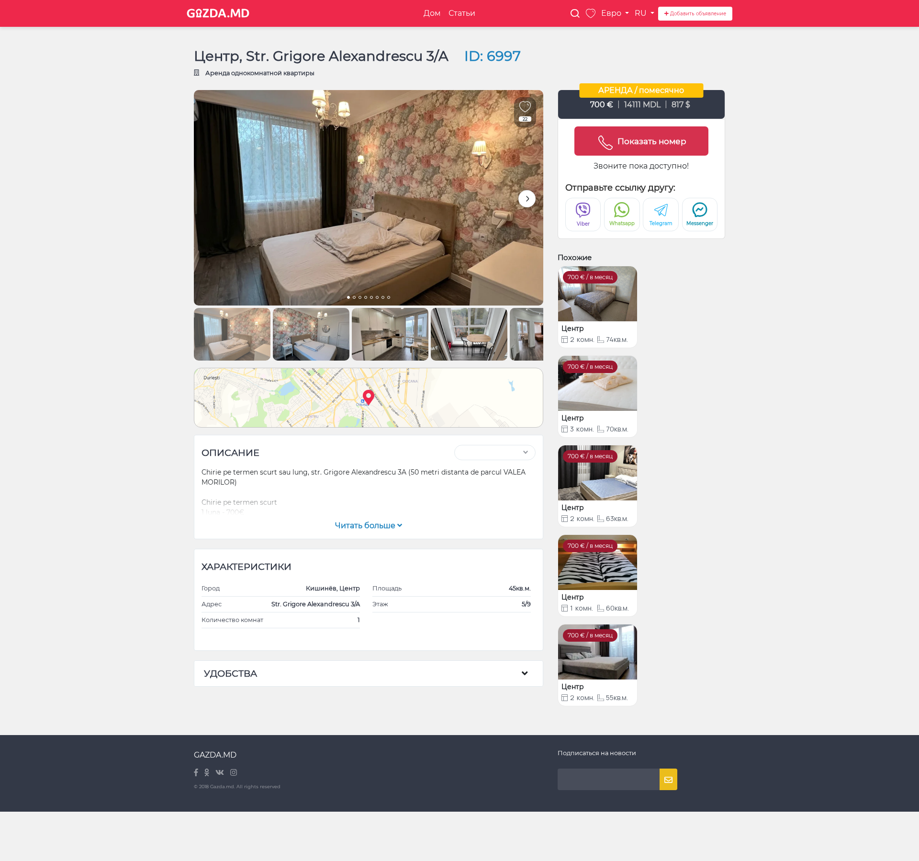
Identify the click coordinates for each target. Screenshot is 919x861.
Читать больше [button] (366, 525)
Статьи (461, 13)
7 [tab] (383, 298)
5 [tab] (371, 298)
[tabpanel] (368, 198)
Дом (432, 13)
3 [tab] (360, 298)
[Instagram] (233, 773)
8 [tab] (388, 298)
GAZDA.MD (215, 754)
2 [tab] (354, 298)
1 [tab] (348, 298)
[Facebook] (197, 773)
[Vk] (220, 773)
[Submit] (668, 779)
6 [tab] (377, 298)
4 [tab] (365, 298)
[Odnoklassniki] (207, 773)
